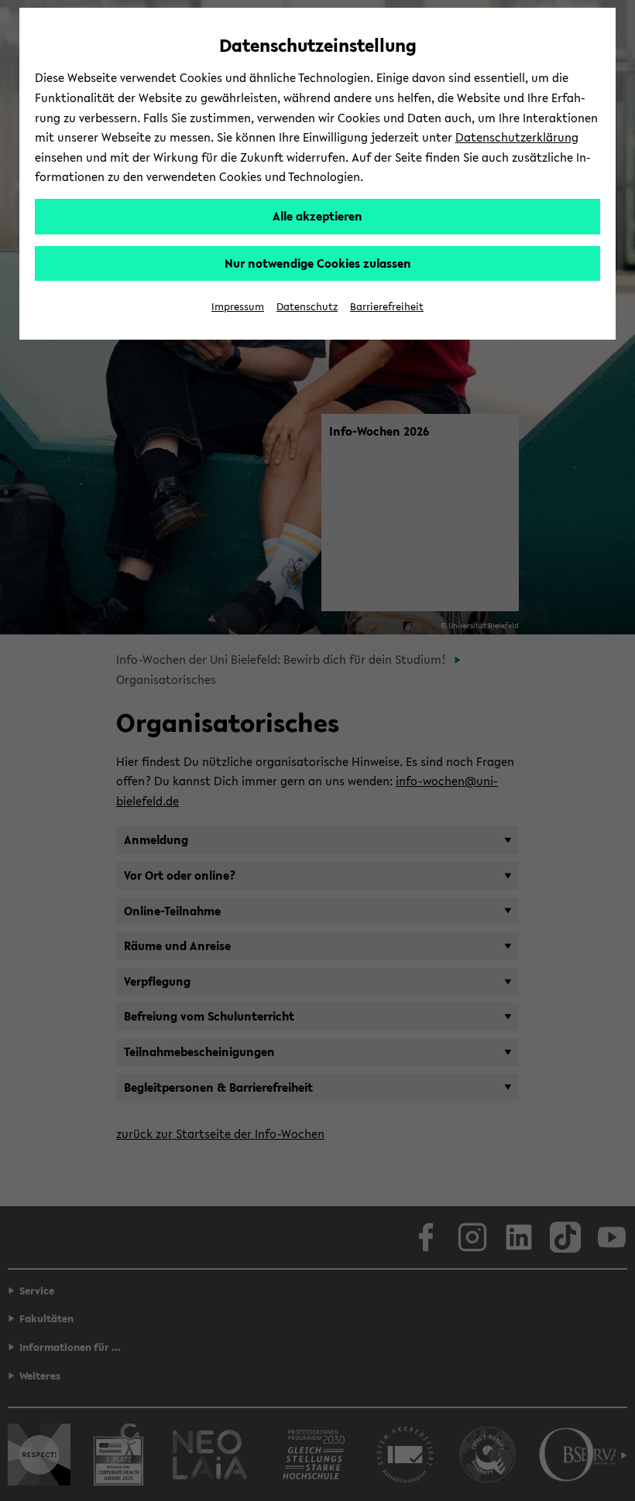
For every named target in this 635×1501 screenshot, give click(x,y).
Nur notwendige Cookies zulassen (318, 263)
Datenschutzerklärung (516, 136)
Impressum (237, 306)
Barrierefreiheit (387, 306)
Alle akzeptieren (317, 215)
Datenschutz (307, 306)
